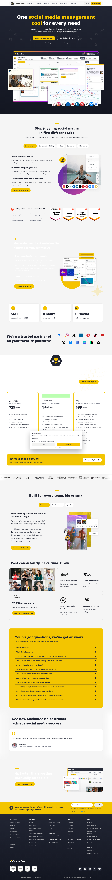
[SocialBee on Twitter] (80, 869)
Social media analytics (35, 843)
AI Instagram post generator (91, 832)
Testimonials (13, 831)
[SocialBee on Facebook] (85, 869)
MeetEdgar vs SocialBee (54, 839)
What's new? (51, 825)
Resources (70, 828)
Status (50, 828)
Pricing (39, 3)
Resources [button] (63, 3)
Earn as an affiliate (15, 838)
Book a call (70, 822)
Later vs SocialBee (53, 842)
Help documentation (54, 822)
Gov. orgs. (70, 848)
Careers (12, 841)
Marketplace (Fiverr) (92, 853)
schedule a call (54, 641)
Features (31, 822)
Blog (68, 835)
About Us (12, 825)
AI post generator (91, 825)
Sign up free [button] (96, 4)
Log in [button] (87, 4)
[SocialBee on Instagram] (95, 869)
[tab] (30, 146)
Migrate (73, 3)
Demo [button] (46, 3)
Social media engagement (36, 839)
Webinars (70, 825)
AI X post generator (92, 836)
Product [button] (29, 3)
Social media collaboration (36, 846)
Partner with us (14, 835)
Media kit (12, 844)
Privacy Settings (76, 877)
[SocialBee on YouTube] (99, 869)
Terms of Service (86, 877)
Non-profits (70, 842)
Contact (12, 847)
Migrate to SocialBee (15, 822)
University (70, 831)
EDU (68, 845)
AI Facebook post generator (94, 828)
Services (54, 3)
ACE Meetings (90, 822)
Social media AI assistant (36, 833)
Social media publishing (36, 836)
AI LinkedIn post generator (94, 843)
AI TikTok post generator (93, 839)
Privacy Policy (81, 812)
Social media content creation (35, 829)
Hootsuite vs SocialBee (54, 836)
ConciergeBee (90, 850)
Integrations (32, 825)
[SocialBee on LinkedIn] (90, 869)
